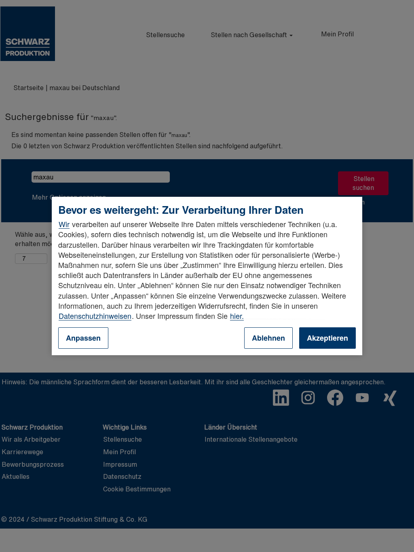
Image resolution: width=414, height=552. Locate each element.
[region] (207, 276)
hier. (237, 315)
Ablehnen (268, 338)
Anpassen (83, 338)
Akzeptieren (327, 338)
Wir (64, 224)
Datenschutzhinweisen (95, 315)
